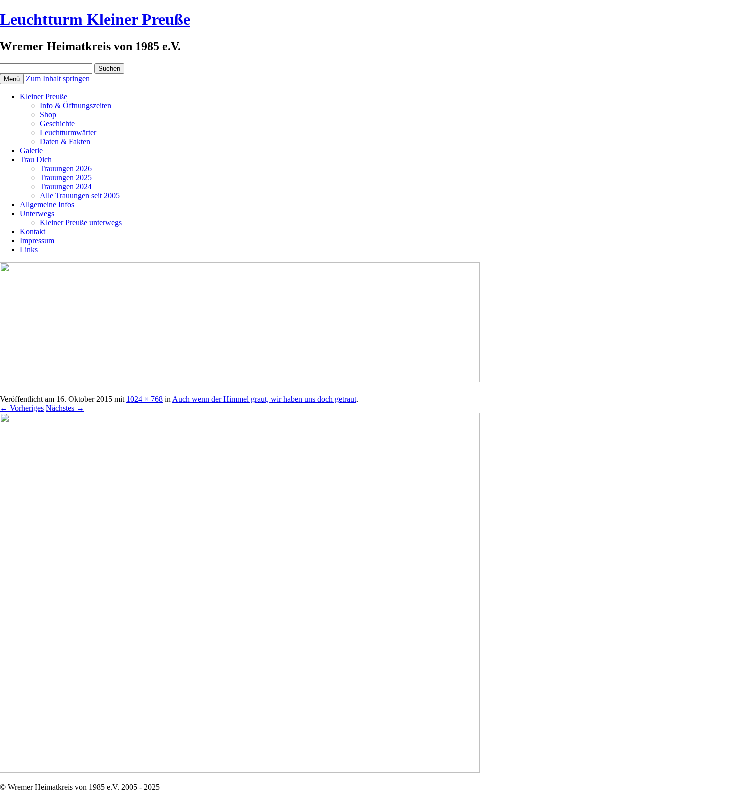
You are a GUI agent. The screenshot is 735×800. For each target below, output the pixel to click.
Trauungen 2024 (66, 186)
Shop (48, 114)
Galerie (31, 150)
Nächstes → (65, 408)
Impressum (37, 240)
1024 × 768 (144, 399)
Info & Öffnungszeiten (76, 106)
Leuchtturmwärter (68, 132)
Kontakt (33, 232)
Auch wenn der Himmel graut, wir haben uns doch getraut (264, 399)
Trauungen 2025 (66, 178)
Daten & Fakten (65, 142)
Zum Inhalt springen (58, 78)
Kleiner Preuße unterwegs (81, 222)
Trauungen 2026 (66, 168)
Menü (12, 79)
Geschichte (57, 124)
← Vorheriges (22, 408)
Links (29, 250)
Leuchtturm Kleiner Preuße (95, 19)
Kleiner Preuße (44, 96)
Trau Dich (36, 160)
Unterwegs (37, 214)
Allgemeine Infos (47, 204)
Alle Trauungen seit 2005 (80, 196)
